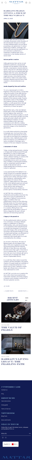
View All (26, 299)
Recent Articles (13, 299)
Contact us (4, 389)
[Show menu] (2, 2)
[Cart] (29, 2)
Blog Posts (4, 416)
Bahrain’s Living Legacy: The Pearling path (14, 361)
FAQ (2, 393)
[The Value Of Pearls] (16, 312)
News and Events (6, 420)
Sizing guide (4, 405)
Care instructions (6, 401)
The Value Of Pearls (11, 328)
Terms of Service (5, 408)
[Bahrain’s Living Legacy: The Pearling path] (16, 344)
